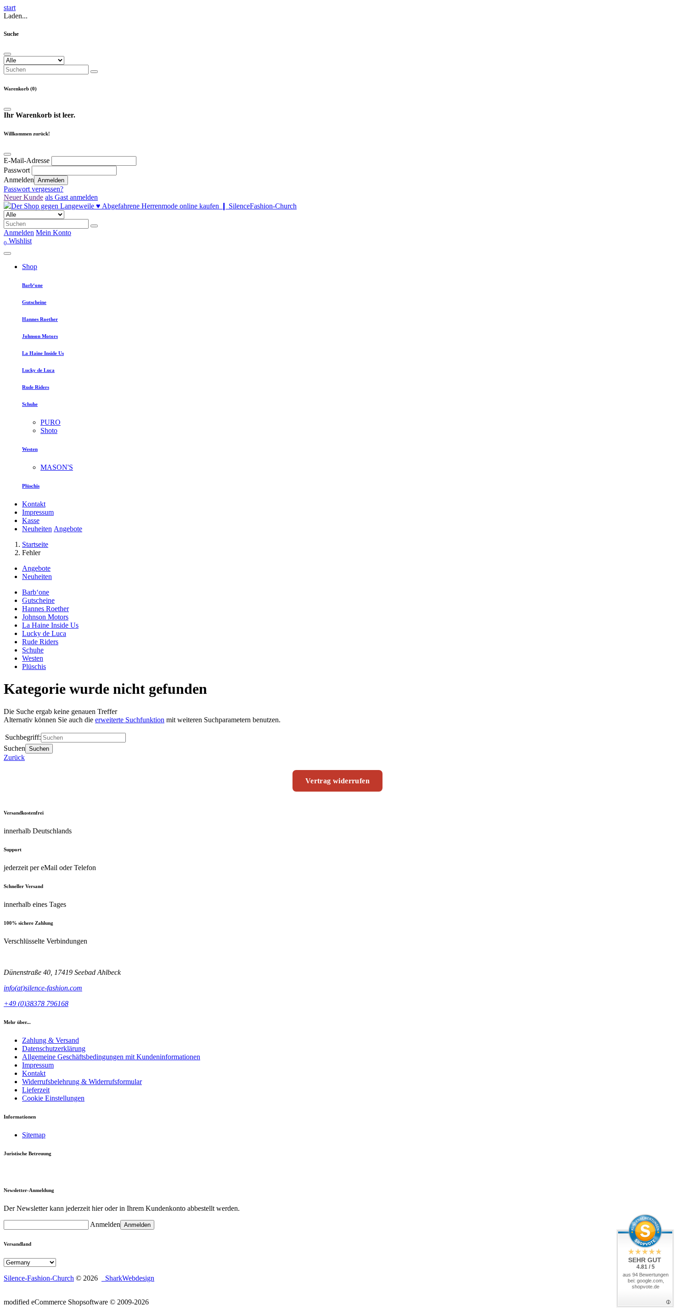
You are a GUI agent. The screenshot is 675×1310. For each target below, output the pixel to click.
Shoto (48, 430)
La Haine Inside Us (43, 353)
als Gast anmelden (71, 197)
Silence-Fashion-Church (39, 1278)
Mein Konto (53, 232)
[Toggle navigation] (7, 253)
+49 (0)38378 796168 (36, 1003)
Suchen (39, 748)
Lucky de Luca (38, 370)
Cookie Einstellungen (53, 1098)
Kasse (30, 520)
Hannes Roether (40, 319)
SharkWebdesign (127, 1278)
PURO (50, 422)
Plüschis (30, 486)
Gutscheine (34, 302)
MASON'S (56, 467)
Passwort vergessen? (33, 189)
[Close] (7, 54)
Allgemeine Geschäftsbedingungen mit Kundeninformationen (111, 1057)
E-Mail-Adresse (27, 160)
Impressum (38, 512)
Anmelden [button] (19, 232)
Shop (29, 266)
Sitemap (33, 1135)
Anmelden (51, 180)
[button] (18, 241)
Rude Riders (35, 387)
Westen (30, 449)
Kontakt (33, 504)
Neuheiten (37, 529)
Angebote (68, 529)
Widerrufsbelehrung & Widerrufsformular (82, 1081)
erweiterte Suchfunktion (129, 720)
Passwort (17, 170)
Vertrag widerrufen (337, 781)
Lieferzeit (36, 1090)
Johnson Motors (40, 336)
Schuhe (30, 404)
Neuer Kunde (23, 197)
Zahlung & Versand (50, 1040)
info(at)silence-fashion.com (43, 988)
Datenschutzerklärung (53, 1048)
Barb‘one (32, 285)
